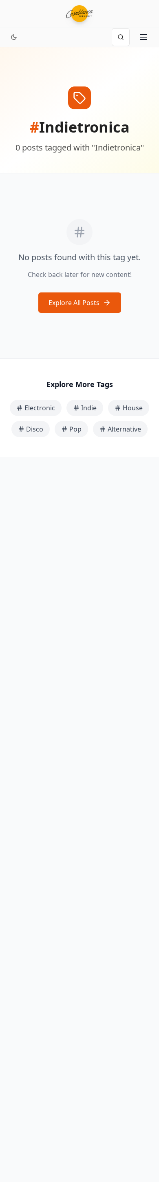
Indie (89, 407)
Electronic (39, 407)
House (133, 407)
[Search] (121, 37)
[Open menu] (143, 37)
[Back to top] (143, 1140)
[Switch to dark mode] (14, 37)
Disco (34, 429)
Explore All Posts (74, 302)
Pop (75, 429)
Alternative (124, 429)
